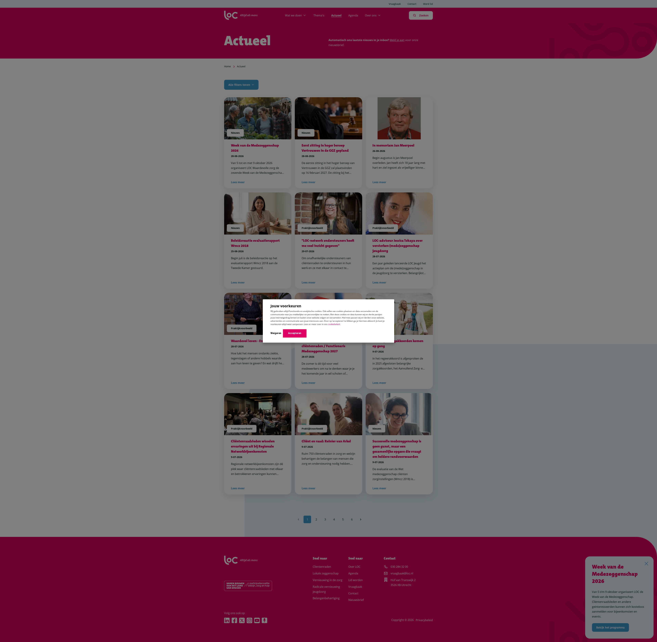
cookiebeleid (334, 324)
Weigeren (275, 333)
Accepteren (294, 333)
